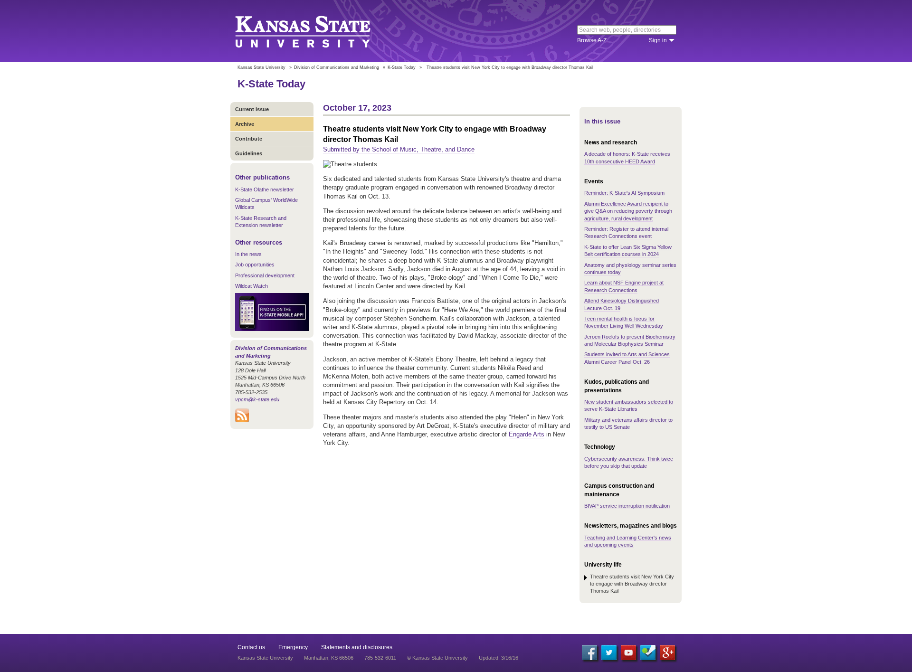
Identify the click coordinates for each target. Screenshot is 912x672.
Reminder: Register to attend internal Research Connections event (626, 232)
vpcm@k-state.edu (257, 399)
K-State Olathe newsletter (264, 189)
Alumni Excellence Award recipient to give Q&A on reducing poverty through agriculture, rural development (628, 211)
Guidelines (248, 153)
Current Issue (252, 109)
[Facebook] (589, 652)
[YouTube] (628, 652)
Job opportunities (255, 264)
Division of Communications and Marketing (336, 67)
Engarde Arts (526, 434)
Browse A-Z (592, 40)
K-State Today (402, 67)
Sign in (658, 40)
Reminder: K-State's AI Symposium (624, 193)
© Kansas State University (437, 658)
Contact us (251, 647)
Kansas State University (314, 31)
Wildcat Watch (251, 286)
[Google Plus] (667, 652)
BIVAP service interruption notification (627, 506)
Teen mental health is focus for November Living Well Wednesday (623, 322)
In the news (248, 254)
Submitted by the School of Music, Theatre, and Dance (399, 149)
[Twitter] (609, 652)
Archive (244, 124)
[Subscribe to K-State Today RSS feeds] (242, 420)
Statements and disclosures (356, 647)
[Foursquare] (648, 652)
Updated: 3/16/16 (498, 658)
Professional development (264, 275)
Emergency (293, 647)
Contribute (248, 139)
